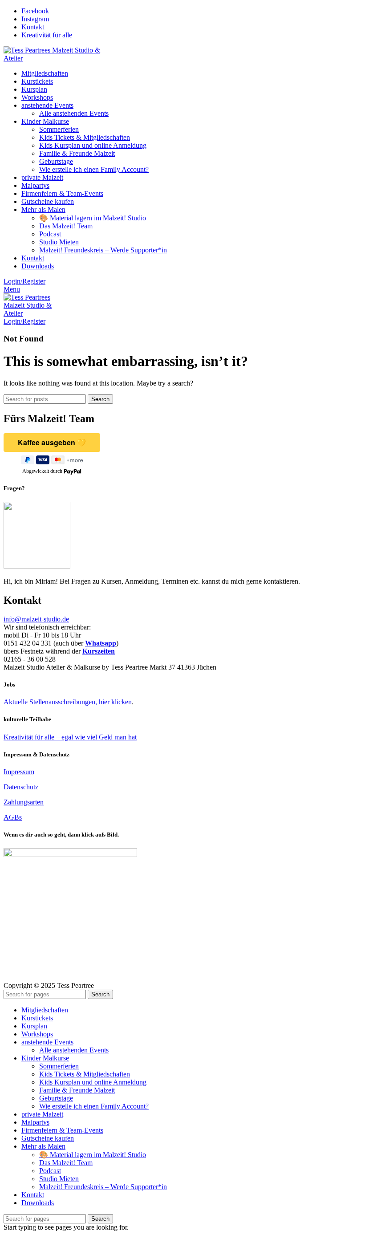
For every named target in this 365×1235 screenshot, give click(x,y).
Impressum (19, 772)
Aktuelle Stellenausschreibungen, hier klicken (68, 702)
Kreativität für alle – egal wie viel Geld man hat (70, 737)
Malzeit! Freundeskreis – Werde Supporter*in (103, 250)
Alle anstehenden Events (74, 113)
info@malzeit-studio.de (36, 619)
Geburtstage (56, 161)
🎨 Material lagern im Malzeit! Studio (92, 218)
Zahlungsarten (24, 802)
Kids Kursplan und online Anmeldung (92, 145)
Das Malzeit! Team (66, 226)
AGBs (13, 817)
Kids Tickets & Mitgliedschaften (84, 137)
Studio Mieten (59, 242)
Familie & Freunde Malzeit (77, 153)
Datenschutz (21, 787)
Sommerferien (59, 129)
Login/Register (24, 281)
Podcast (50, 234)
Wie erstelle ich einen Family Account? (94, 169)
